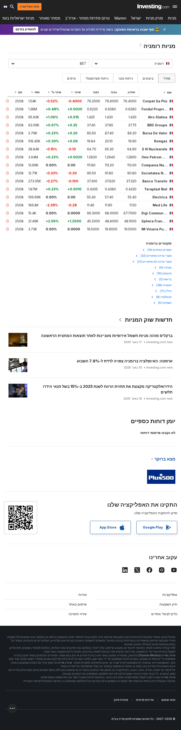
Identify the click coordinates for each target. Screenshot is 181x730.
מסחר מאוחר (49, 18)
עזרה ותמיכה (78, 614)
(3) (165, 279)
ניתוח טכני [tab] (125, 78)
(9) (165, 267)
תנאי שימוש (168, 700)
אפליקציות (169, 595)
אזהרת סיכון (121, 700)
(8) (164, 297)
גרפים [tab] (71, 78)
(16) (159, 250)
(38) (164, 285)
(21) (154, 261)
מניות (172, 18)
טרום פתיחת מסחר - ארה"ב (87, 18)
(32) (156, 255)
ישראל (136, 18)
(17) (166, 291)
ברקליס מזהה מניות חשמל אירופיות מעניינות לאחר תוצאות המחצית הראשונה (107, 335)
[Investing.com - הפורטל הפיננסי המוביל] (153, 6)
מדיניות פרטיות (145, 700)
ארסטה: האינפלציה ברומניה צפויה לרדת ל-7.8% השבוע (125, 361)
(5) (165, 303)
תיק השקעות (168, 604)
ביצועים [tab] (148, 78)
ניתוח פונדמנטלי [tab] (97, 78)
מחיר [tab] (166, 78)
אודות (82, 595)
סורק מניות (154, 18)
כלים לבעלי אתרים (164, 614)
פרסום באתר (78, 604)
